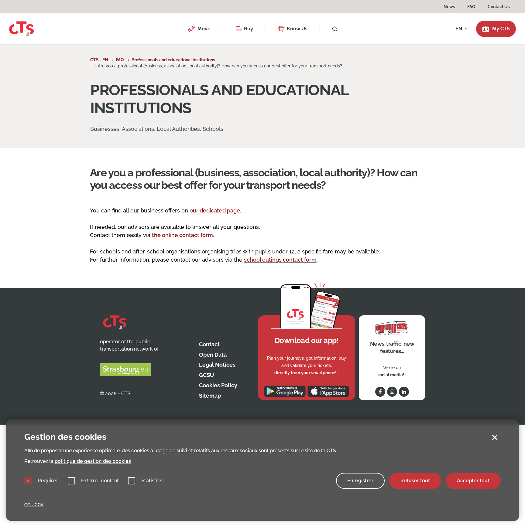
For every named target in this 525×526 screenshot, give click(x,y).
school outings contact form (280, 259)
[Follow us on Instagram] (392, 392)
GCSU (206, 375)
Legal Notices (217, 364)
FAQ (471, 6)
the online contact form (182, 235)
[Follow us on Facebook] (380, 392)
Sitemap (210, 395)
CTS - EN (99, 59)
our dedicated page (215, 210)
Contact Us (499, 6)
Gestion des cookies (65, 437)
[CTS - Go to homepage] (21, 28)
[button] (199, 28)
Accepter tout (473, 481)
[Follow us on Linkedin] (404, 392)
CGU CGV (33, 504)
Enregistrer (360, 481)
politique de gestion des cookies (92, 461)
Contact (209, 344)
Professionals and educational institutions (173, 59)
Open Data (213, 354)
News (449, 6)
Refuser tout (415, 481)
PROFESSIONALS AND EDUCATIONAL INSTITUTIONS (219, 99)
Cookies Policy (218, 385)
